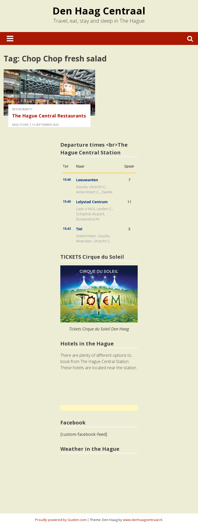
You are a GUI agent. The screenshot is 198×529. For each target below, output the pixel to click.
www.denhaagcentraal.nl (142, 519)
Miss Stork (20, 125)
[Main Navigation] (10, 38)
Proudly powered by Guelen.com (60, 519)
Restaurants (22, 109)
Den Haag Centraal (99, 10)
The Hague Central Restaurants (49, 116)
